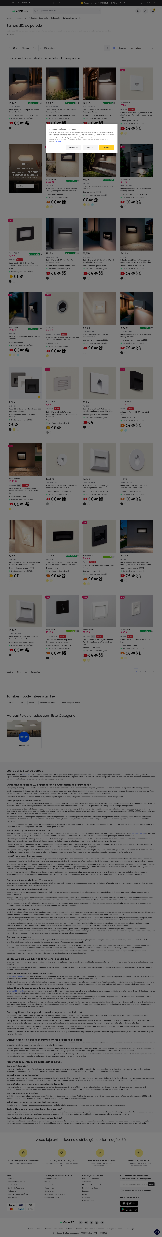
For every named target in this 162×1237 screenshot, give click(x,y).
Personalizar (73, 147)
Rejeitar (90, 147)
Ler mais (58, 141)
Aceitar (107, 147)
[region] (82, 138)
